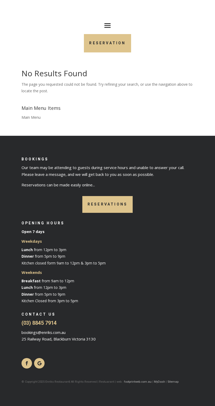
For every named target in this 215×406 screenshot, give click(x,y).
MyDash (159, 382)
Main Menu (31, 117)
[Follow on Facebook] (27, 363)
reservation (107, 43)
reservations (107, 204)
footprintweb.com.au (138, 382)
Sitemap (173, 382)
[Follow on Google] (39, 363)
